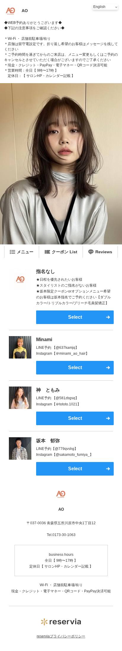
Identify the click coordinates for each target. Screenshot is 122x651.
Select (75, 317)
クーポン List (64, 251)
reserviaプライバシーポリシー (61, 636)
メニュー (25, 251)
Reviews (103, 251)
